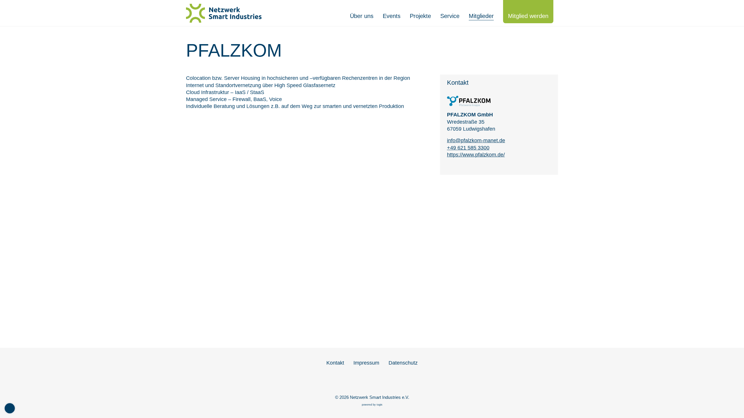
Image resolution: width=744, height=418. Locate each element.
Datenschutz (403, 363)
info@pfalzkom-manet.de (476, 140)
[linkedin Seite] (372, 382)
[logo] (226, 13)
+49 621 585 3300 (468, 148)
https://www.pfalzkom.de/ (476, 155)
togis (379, 404)
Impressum (366, 363)
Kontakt (335, 363)
